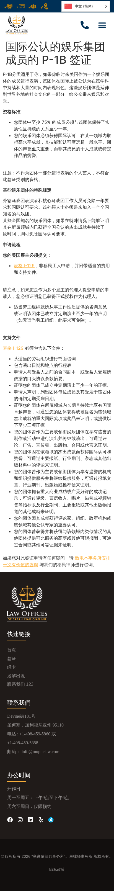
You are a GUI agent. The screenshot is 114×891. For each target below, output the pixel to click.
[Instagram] (20, 820)
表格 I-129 (24, 265)
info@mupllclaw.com (40, 751)
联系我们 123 (20, 684)
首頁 (11, 650)
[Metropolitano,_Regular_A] (51, 820)
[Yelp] (40, 820)
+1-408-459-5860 (34, 734)
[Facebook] (10, 820)
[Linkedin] (30, 820)
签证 (11, 658)
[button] (102, 25)
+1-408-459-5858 (22, 742)
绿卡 (11, 667)
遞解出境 (16, 675)
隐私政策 (57, 869)
